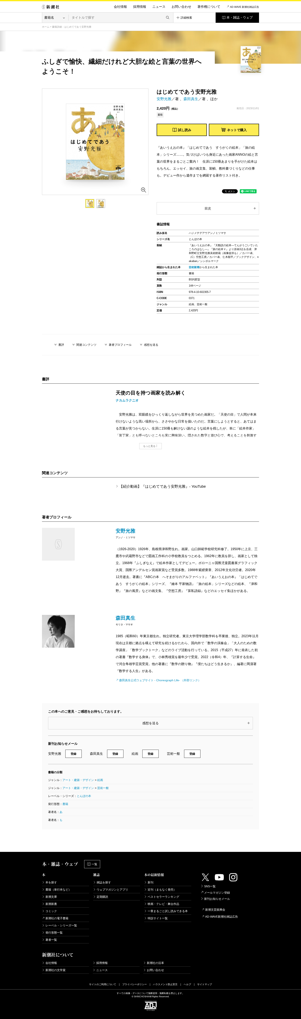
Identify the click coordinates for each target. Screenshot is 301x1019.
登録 (73, 753)
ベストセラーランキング (163, 896)
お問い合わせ (181, 6)
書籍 (65, 804)
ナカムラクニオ (127, 400)
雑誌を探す (104, 882)
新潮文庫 (51, 896)
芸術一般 (103, 788)
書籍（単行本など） (58, 889)
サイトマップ (204, 984)
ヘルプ (187, 984)
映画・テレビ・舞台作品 (163, 904)
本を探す (51, 882)
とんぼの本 (84, 796)
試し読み (184, 130)
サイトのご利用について (102, 984)
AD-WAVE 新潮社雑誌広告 (244, 7)
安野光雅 (164, 99)
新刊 (150, 882)
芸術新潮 (194, 267)
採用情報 (139, 6)
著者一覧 (51, 939)
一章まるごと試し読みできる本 (168, 911)
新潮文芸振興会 (215, 909)
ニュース (158, 6)
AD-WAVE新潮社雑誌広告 (221, 916)
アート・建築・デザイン (78, 780)
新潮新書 (51, 904)
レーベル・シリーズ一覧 (61, 925)
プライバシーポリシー (134, 984)
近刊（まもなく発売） (162, 889)
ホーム (45, 26)
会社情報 (120, 6)
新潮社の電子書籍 (56, 918)
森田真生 (190, 99)
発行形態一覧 (54, 932)
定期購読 (102, 896)
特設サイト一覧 (158, 918)
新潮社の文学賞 (55, 970)
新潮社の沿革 (155, 963)
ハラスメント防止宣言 (165, 984)
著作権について (208, 6)
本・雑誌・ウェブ (239, 17)
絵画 (100, 780)
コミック (51, 911)
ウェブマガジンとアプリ (112, 889)
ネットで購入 (237, 130)
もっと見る (149, 446)
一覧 (94, 864)
